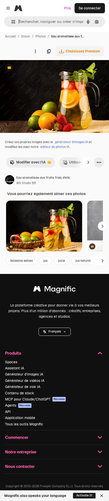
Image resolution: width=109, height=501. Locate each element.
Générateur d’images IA (24, 374)
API (8, 411)
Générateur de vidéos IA (24, 380)
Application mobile (20, 417)
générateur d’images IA (71, 142)
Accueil (10, 36)
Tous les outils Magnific (24, 424)
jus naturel (83, 261)
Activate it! (84, 495)
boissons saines (21, 261)
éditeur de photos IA (54, 147)
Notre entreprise (20, 451)
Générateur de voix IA (22, 386)
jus (45, 261)
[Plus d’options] (35, 51)
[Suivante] (88, 162)
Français (54, 331)
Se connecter (90, 8)
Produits (13, 353)
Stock (25, 36)
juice (61, 261)
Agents (17, 405)
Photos (40, 36)
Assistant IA (14, 368)
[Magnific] (54, 290)
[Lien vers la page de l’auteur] (9, 180)
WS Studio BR (26, 183)
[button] (55, 332)
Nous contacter (20, 466)
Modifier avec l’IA (28, 163)
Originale (33, 68)
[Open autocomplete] (11, 22)
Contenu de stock (19, 393)
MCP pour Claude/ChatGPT (35, 399)
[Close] (102, 496)
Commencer (16, 437)
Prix (67, 8)
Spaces (11, 362)
